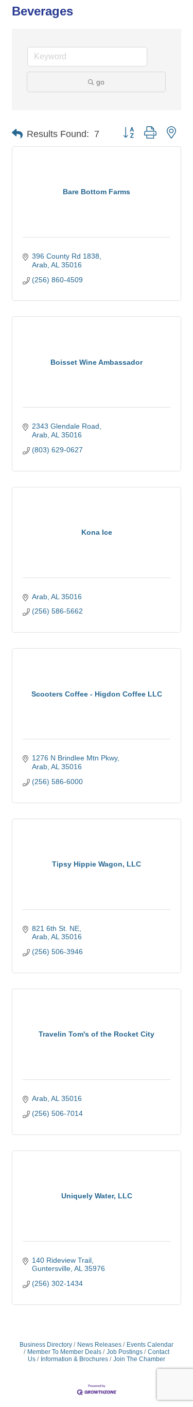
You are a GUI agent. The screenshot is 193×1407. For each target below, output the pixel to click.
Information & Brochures (74, 1359)
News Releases (99, 1344)
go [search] (100, 82)
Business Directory (46, 1344)
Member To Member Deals (64, 1351)
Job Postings (125, 1351)
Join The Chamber (139, 1359)
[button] (17, 134)
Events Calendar (150, 1344)
